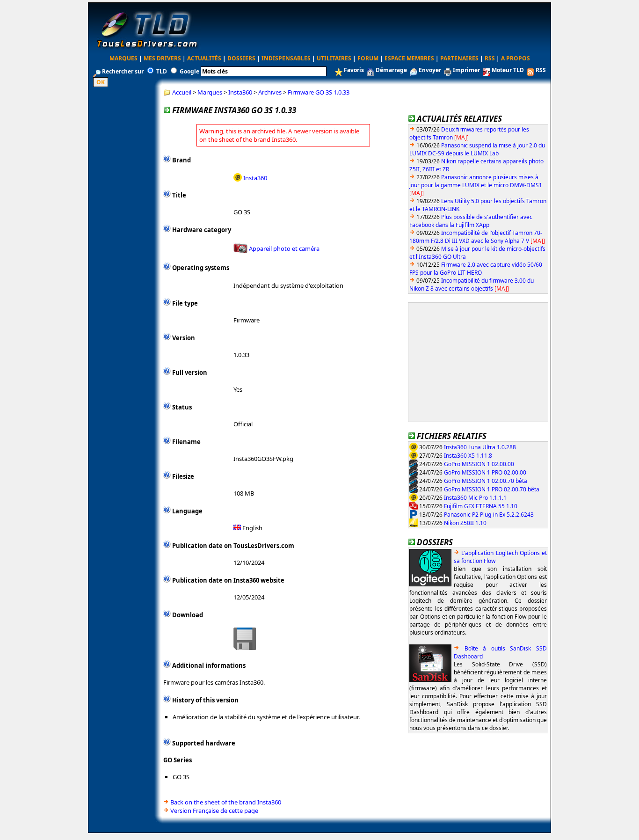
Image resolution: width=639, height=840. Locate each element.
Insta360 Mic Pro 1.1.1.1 (475, 497)
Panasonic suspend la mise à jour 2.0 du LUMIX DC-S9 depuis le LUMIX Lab (477, 149)
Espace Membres (409, 58)
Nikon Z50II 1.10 (465, 522)
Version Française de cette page (214, 810)
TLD (161, 71)
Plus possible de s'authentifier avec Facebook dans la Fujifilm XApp (470, 221)
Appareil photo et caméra (284, 248)
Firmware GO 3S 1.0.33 (318, 92)
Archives (270, 92)
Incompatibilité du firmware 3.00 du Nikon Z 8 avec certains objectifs (471, 284)
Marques (123, 58)
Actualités (204, 58)
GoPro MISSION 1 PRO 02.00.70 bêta (491, 489)
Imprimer (466, 70)
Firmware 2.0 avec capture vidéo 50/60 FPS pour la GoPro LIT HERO (475, 269)
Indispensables (286, 58)
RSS (490, 58)
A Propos (515, 58)
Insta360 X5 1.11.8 (468, 455)
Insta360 (240, 92)
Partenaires (459, 58)
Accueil (181, 92)
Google (189, 71)
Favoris (354, 70)
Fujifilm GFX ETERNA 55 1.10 (480, 506)
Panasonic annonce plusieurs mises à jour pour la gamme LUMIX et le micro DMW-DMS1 (475, 181)
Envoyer (430, 70)
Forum (367, 58)
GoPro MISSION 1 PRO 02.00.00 (485, 472)
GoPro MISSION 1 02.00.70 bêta (485, 480)
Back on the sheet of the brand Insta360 (225, 802)
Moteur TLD (508, 70)
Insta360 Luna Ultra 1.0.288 (480, 447)
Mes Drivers (162, 58)
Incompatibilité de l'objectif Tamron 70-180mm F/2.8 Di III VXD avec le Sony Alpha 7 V (475, 237)
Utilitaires (334, 58)
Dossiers (241, 58)
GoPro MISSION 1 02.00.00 (479, 463)
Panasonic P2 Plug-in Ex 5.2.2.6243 (489, 514)
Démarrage (391, 70)
